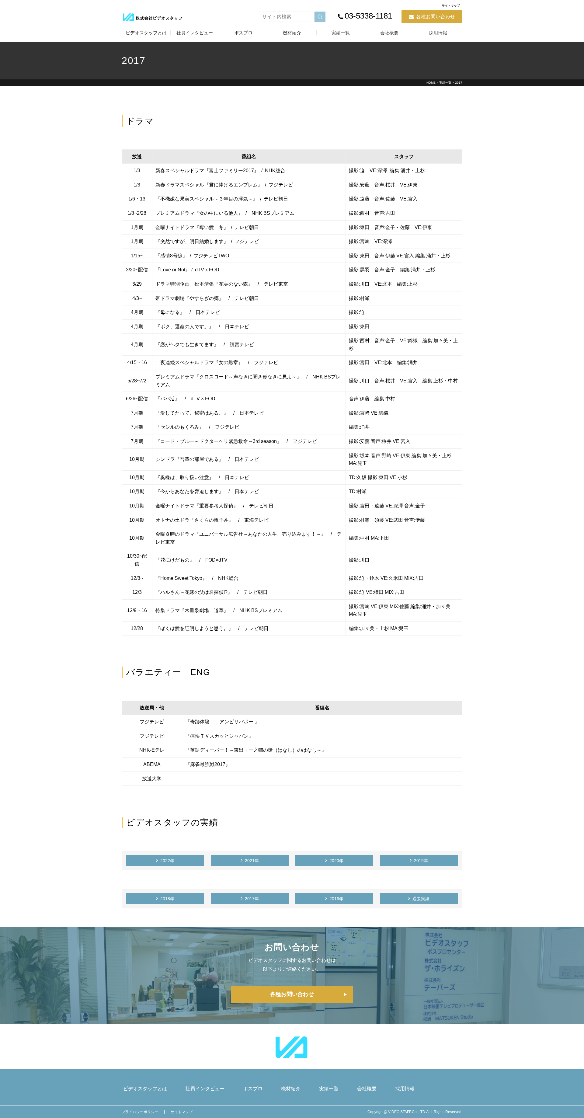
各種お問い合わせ (435, 16)
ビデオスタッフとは (146, 32)
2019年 (421, 860)
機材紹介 (292, 32)
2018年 (167, 898)
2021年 (252, 860)
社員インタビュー (194, 32)
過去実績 (420, 898)
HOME (431, 82)
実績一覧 (341, 32)
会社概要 (389, 32)
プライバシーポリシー (140, 1112)
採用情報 (438, 32)
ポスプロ (243, 32)
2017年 (252, 898)
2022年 (167, 860)
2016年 (336, 898)
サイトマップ (451, 5)
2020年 (336, 860)
